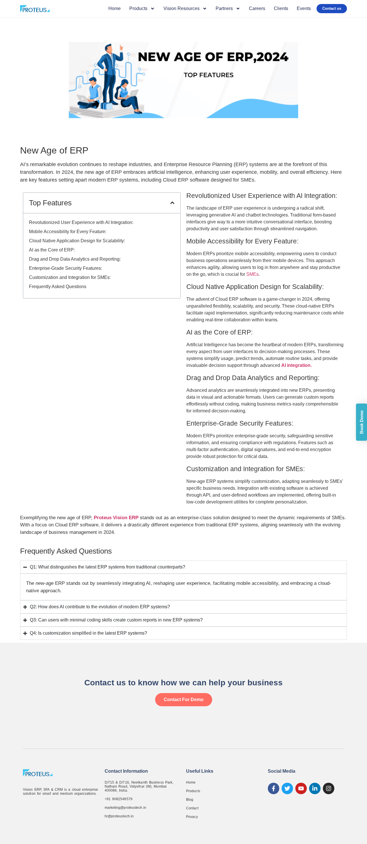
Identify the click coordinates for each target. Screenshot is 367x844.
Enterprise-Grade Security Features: (65, 268)
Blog (189, 800)
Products (193, 791)
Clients (281, 8)
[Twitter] (287, 788)
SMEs (252, 274)
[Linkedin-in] (315, 788)
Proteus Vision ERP (116, 517)
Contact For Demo (184, 699)
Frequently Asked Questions (57, 286)
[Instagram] (328, 788)
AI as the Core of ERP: (52, 249)
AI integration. (296, 365)
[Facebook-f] (273, 788)
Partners (224, 8)
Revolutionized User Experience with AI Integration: (81, 222)
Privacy (192, 817)
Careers (257, 8)
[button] (172, 202)
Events (304, 8)
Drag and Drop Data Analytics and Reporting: (75, 259)
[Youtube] (301, 788)
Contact (192, 808)
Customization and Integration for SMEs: (70, 277)
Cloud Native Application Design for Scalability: (77, 240)
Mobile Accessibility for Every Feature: (67, 231)
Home (114, 8)
